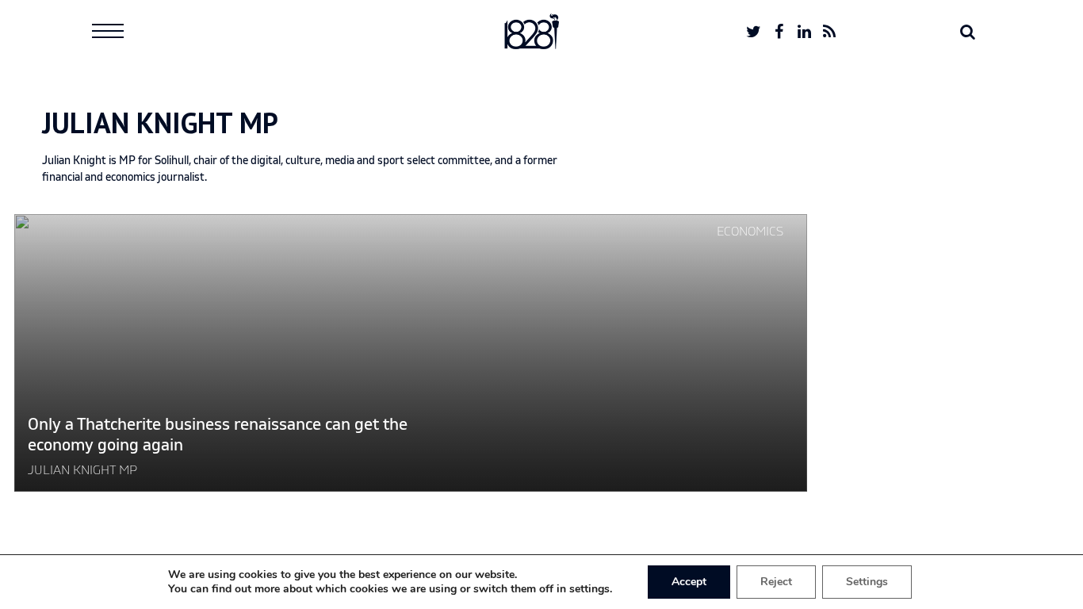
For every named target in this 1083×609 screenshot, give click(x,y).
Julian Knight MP (82, 470)
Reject (776, 581)
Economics (750, 231)
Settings (867, 581)
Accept (689, 581)
